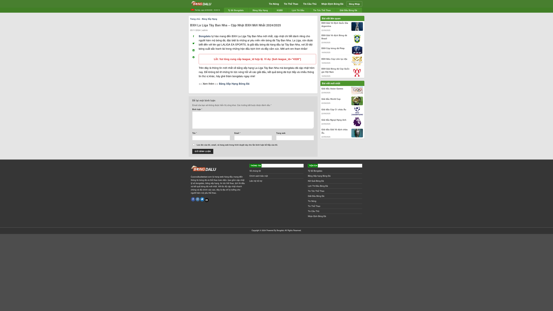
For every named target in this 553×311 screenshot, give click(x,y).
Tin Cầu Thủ (310, 3)
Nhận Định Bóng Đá (332, 3)
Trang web (280, 133)
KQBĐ (280, 10)
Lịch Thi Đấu (298, 10)
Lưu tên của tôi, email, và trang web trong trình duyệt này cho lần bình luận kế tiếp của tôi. (237, 145)
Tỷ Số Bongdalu (236, 10)
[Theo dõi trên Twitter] (202, 199)
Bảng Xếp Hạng (260, 10)
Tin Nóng (274, 3)
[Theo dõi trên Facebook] (193, 199)
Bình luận (197, 109)
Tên (194, 133)
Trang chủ (195, 18)
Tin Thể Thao (291, 3)
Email (237, 133)
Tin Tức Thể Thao (322, 10)
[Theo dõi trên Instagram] (198, 199)
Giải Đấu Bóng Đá (348, 10)
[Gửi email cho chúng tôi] (207, 200)
